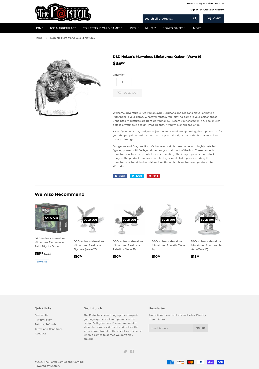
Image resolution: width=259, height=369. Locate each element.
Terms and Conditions (49, 328)
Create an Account (213, 9)
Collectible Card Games (102, 28)
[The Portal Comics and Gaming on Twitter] (125, 351)
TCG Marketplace (63, 28)
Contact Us (41, 315)
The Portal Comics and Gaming (64, 361)
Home (39, 28)
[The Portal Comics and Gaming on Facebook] (132, 351)
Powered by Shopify (47, 365)
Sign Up (201, 328)
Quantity (119, 74)
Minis (149, 28)
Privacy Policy (43, 319)
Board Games (173, 28)
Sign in (194, 9)
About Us (40, 333)
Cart (217, 18)
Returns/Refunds (45, 324)
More (197, 28)
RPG (133, 28)
